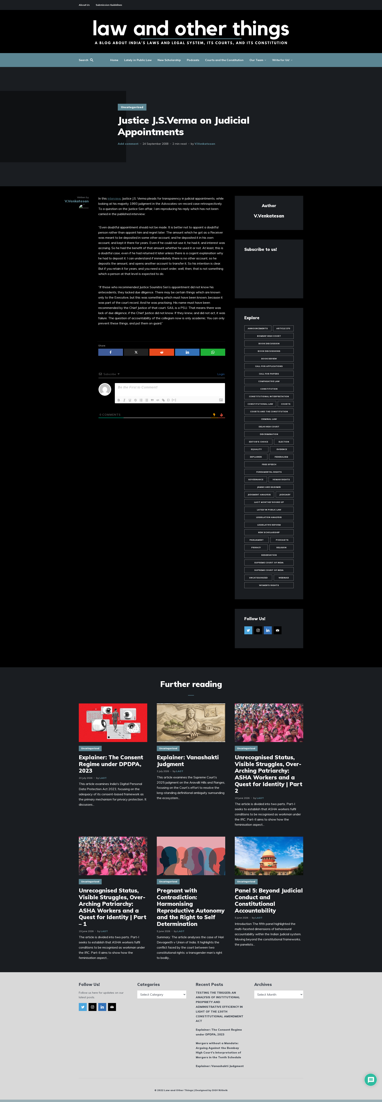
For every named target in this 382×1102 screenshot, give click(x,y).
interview (114, 198)
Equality (256, 449)
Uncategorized (132, 107)
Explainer (256, 457)
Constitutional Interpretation (269, 396)
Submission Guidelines (109, 4)
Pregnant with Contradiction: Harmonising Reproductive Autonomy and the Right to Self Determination (191, 907)
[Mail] (278, 630)
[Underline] (130, 400)
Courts (285, 404)
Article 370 (283, 328)
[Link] (163, 400)
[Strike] (135, 400)
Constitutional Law (260, 404)
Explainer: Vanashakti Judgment (188, 760)
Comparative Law (269, 381)
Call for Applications (269, 366)
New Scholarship (169, 60)
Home (114, 60)
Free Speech (269, 464)
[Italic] (124, 400)
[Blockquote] (152, 400)
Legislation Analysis (269, 517)
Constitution (269, 389)
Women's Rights (269, 585)
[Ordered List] (141, 400)
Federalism (281, 457)
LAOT (103, 777)
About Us (84, 4)
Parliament (256, 540)
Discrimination (269, 434)
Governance (255, 479)
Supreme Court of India (269, 562)
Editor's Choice (258, 441)
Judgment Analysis (259, 494)
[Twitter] (248, 630)
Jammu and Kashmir (269, 487)
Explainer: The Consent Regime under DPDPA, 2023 (111, 764)
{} (168, 399)
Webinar (284, 577)
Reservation (269, 555)
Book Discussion (269, 343)
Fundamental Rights (269, 472)
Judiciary (284, 494)
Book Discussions (269, 351)
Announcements (258, 328)
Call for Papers (269, 374)
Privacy (256, 547)
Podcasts (193, 60)
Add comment (128, 144)
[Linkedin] (268, 630)
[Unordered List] (146, 400)
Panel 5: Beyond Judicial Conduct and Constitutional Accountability (269, 900)
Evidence (282, 449)
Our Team (256, 60)
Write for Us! (280, 60)
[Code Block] (158, 400)
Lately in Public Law (138, 60)
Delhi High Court (269, 426)
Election (284, 441)
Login (221, 374)
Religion (281, 547)
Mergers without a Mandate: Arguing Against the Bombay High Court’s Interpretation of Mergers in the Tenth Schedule (218, 1050)
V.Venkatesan (205, 144)
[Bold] (119, 400)
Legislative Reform (269, 525)
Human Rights (281, 479)
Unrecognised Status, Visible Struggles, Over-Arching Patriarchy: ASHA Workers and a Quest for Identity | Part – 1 (112, 907)
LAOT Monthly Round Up (269, 502)
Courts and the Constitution (224, 60)
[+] (174, 399)
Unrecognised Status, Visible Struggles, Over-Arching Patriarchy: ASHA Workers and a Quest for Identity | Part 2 (268, 774)
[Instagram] (258, 630)
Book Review (269, 358)
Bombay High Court (269, 336)
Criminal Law (269, 419)
